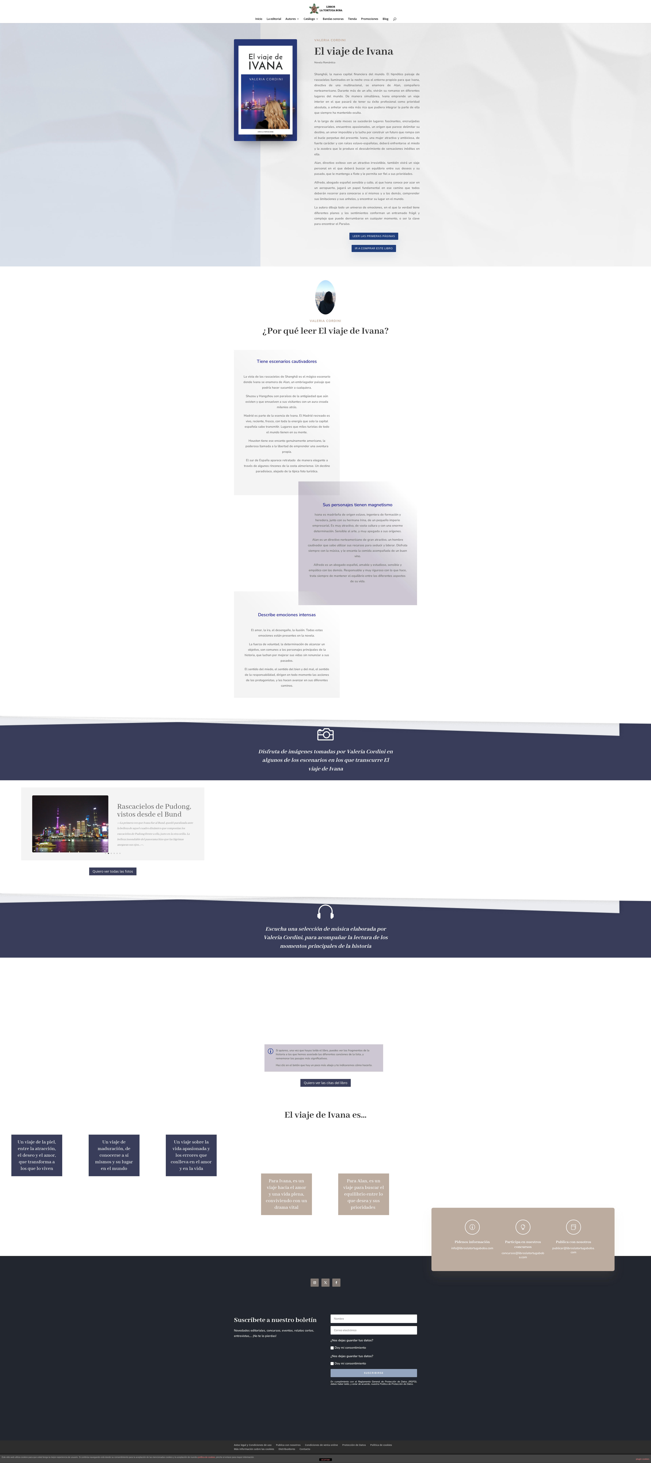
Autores (290, 19)
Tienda (352, 19)
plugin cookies (642, 1459)
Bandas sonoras (333, 19)
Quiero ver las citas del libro (325, 1082)
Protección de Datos (354, 1445)
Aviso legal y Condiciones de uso (253, 1445)
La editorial (274, 19)
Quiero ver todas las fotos (113, 871)
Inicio (258, 19)
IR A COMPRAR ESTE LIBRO (374, 248)
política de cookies (206, 1457)
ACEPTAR (325, 1460)
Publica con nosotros (288, 1445)
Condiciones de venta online (321, 1445)
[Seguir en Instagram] (315, 1283)
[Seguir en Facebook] (336, 1283)
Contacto (305, 1449)
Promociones (369, 19)
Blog (385, 19)
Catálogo (309, 19)
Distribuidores (287, 1449)
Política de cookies (381, 1445)
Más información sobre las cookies (254, 1449)
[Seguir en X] (325, 1283)
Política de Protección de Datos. (396, 1384)
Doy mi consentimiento (350, 1348)
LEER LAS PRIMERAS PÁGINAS (374, 236)
